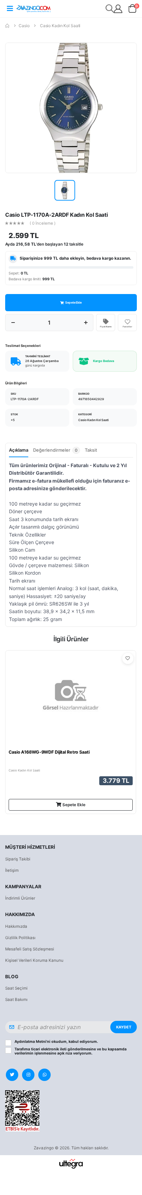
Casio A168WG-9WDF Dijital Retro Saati (49, 752)
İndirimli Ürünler (20, 898)
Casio (24, 25)
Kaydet (123, 1027)
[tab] (56, 452)
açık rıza (64, 1053)
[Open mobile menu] (9, 8)
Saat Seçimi (16, 988)
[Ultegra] (71, 1163)
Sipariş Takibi (17, 859)
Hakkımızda (16, 926)
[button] (132, 9)
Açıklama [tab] (18, 450)
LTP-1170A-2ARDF (25, 399)
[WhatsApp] (44, 1075)
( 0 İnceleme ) (42, 224)
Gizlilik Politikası (20, 937)
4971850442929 (91, 399)
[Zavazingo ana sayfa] (33, 8)
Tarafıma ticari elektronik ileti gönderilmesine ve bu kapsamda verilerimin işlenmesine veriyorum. (70, 1051)
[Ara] (110, 8)
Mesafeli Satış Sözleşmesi (29, 949)
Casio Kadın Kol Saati (60, 25)
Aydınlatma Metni (30, 1041)
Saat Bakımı (16, 999)
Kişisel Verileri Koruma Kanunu (34, 960)
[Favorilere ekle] (127, 658)
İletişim (12, 870)
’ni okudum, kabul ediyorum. (56, 1042)
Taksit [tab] (91, 450)
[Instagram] (28, 1075)
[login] (118, 8)
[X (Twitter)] (12, 1075)
